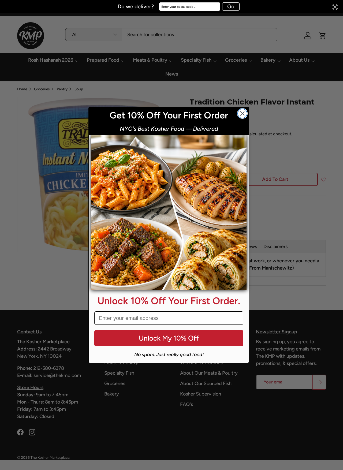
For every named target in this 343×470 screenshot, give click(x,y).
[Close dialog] (242, 113)
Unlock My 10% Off (169, 338)
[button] (333, 7)
